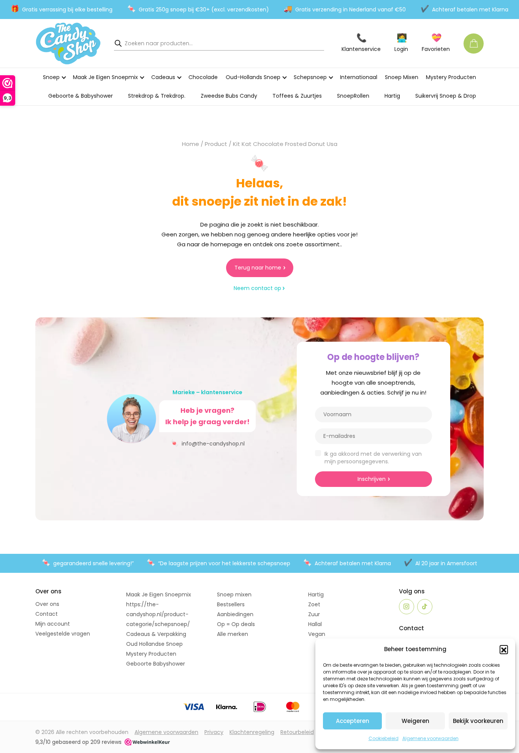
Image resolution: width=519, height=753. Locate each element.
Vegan (316, 634)
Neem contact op (257, 288)
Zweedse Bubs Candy (229, 96)
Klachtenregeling (251, 732)
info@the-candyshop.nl (207, 443)
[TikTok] (424, 606)
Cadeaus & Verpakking (156, 634)
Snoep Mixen (401, 77)
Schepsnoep (310, 77)
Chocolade (203, 77)
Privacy (213, 732)
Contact (46, 614)
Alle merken (232, 634)
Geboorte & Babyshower (80, 96)
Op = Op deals (236, 624)
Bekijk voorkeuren (478, 721)
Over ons (47, 604)
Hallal (315, 624)
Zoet (314, 604)
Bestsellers (231, 604)
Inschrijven (372, 479)
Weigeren (415, 721)
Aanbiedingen (235, 614)
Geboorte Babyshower (155, 663)
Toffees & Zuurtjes (297, 96)
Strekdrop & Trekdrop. (156, 96)
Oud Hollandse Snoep (154, 644)
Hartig (392, 96)
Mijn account (52, 624)
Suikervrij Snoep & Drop (445, 96)
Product (216, 144)
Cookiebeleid (384, 738)
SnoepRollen (353, 96)
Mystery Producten (451, 77)
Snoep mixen (234, 594)
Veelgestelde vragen (62, 633)
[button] (504, 649)
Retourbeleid (297, 732)
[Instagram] (406, 606)
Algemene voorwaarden (430, 738)
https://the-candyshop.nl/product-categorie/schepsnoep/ (158, 614)
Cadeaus (163, 77)
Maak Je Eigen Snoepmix (105, 77)
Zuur (314, 614)
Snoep (51, 77)
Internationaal (358, 77)
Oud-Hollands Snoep (253, 77)
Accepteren (352, 721)
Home (190, 144)
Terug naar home (257, 267)
